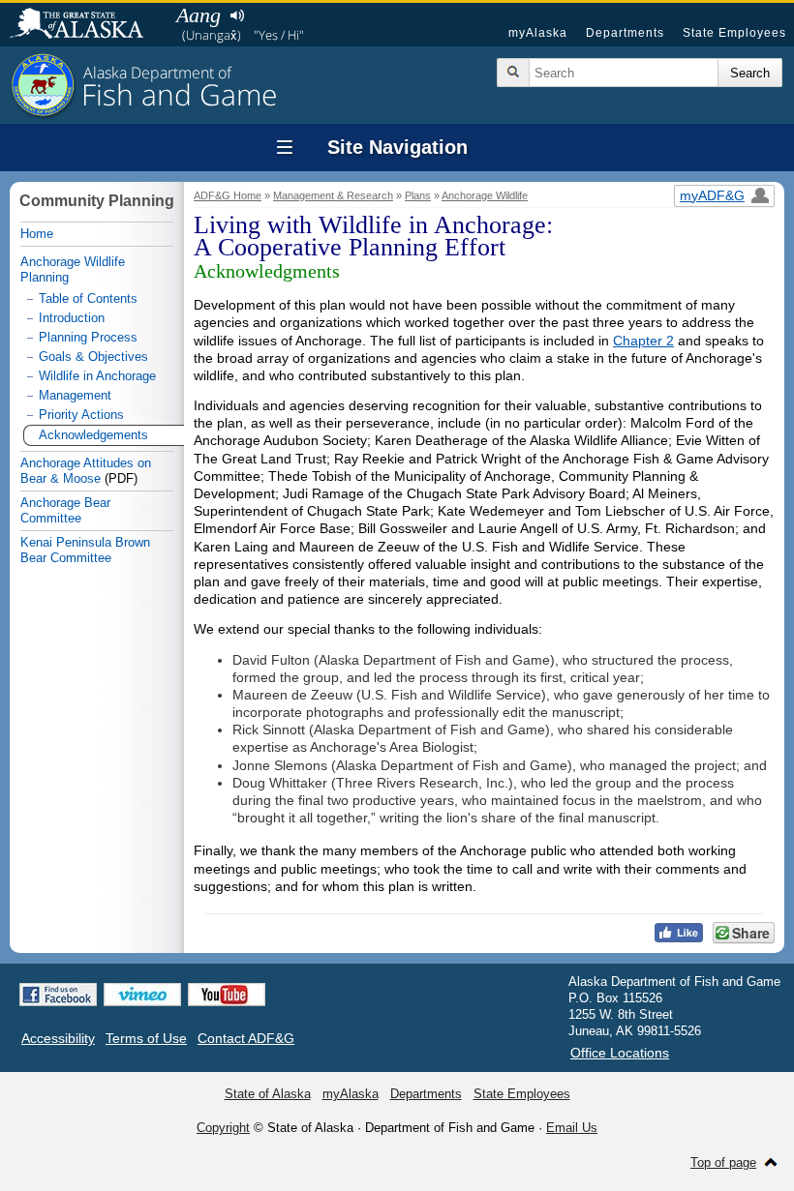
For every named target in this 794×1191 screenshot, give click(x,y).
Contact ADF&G (246, 1038)
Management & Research (333, 195)
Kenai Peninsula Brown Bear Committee (85, 550)
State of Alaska (86, 25)
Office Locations (619, 1052)
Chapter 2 (643, 340)
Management (75, 395)
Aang (198, 15)
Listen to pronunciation (237, 15)
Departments (625, 33)
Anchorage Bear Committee (65, 510)
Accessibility (58, 1038)
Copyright (223, 1127)
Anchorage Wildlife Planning (72, 269)
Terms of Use (146, 1038)
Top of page (723, 1162)
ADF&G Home (227, 195)
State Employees (734, 33)
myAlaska (537, 33)
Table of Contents (88, 298)
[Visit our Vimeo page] (142, 994)
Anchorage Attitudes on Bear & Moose (85, 471)
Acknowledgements (93, 435)
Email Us (571, 1127)
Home (36, 233)
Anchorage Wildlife (485, 195)
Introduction (72, 318)
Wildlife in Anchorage (97, 376)
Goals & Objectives (93, 356)
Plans (418, 195)
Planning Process (88, 337)
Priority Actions (81, 414)
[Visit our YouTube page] (226, 994)
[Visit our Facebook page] (58, 994)
